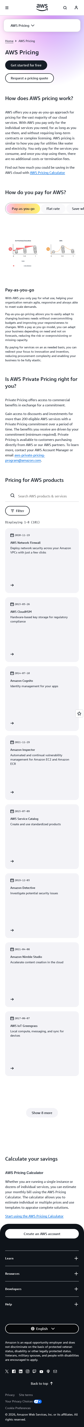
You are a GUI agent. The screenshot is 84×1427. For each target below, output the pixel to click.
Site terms (26, 1395)
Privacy (10, 1395)
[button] (22, 25)
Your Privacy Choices (19, 1401)
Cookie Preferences (18, 1408)
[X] (7, 1372)
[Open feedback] (79, 713)
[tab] (23, 208)
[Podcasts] (48, 1372)
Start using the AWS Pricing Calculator (34, 1216)
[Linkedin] (20, 1372)
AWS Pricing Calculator (47, 172)
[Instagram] (27, 1372)
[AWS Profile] (76, 7)
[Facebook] (14, 1372)
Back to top (39, 1383)
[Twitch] (34, 1372)
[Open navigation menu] (6, 7)
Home (9, 41)
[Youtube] (41, 1372)
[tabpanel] (42, 292)
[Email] (55, 1372)
